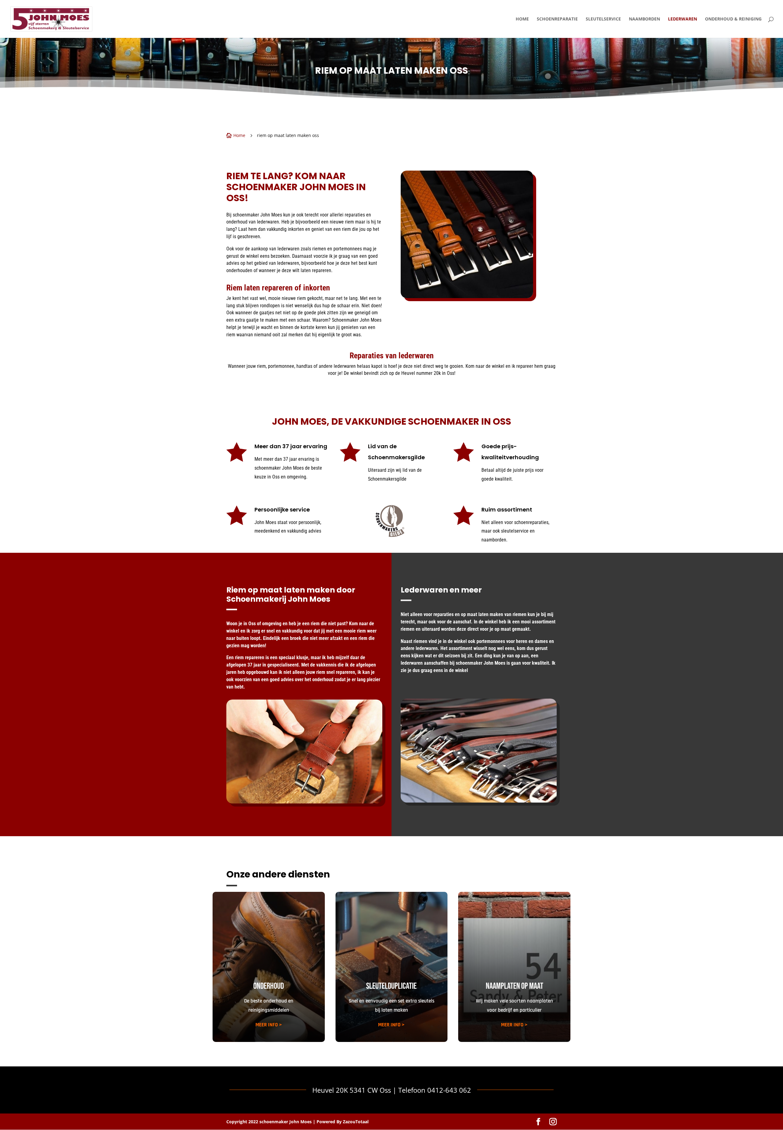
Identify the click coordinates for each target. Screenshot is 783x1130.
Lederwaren (682, 19)
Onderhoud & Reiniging (733, 19)
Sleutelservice (603, 19)
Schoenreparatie (557, 19)
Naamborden (644, 19)
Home (522, 19)
